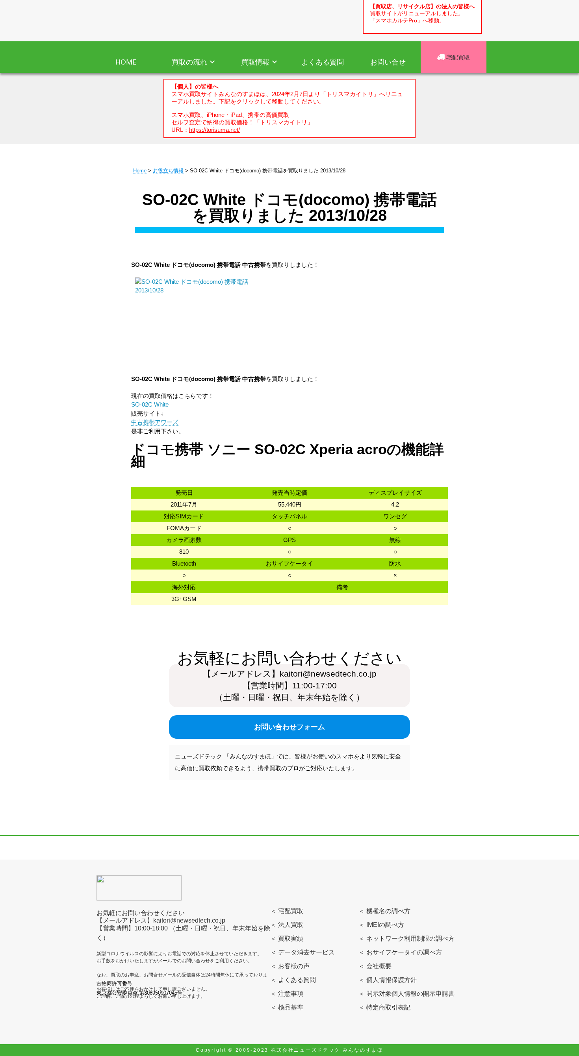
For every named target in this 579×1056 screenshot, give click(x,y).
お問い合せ (388, 62)
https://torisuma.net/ (214, 129)
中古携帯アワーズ (154, 422)
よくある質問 (322, 62)
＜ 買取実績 (286, 938)
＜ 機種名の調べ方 (384, 911)
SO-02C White (150, 404)
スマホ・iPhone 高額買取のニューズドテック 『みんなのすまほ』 (142, 19)
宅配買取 (457, 57)
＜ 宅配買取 (286, 911)
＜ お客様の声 (290, 966)
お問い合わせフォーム (289, 727)
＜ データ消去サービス (302, 952)
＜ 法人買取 (286, 924)
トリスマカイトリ (283, 122)
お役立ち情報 (168, 171)
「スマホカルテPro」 (396, 21)
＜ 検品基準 (286, 1007)
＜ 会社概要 (375, 966)
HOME (125, 62)
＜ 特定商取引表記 (384, 1007)
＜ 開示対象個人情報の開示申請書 (406, 993)
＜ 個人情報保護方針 (387, 979)
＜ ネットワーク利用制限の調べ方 (406, 938)
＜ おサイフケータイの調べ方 (400, 952)
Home (140, 171)
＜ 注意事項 (286, 993)
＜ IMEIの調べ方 (381, 924)
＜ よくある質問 (293, 979)
